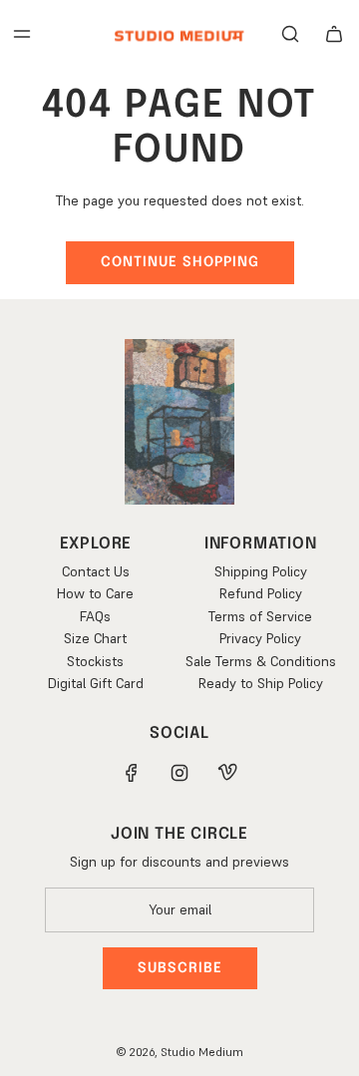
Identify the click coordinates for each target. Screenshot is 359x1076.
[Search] (290, 34)
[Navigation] (22, 34)
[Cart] (334, 34)
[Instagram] (179, 773)
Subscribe (180, 968)
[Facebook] (132, 773)
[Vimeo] (227, 773)
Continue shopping (180, 262)
